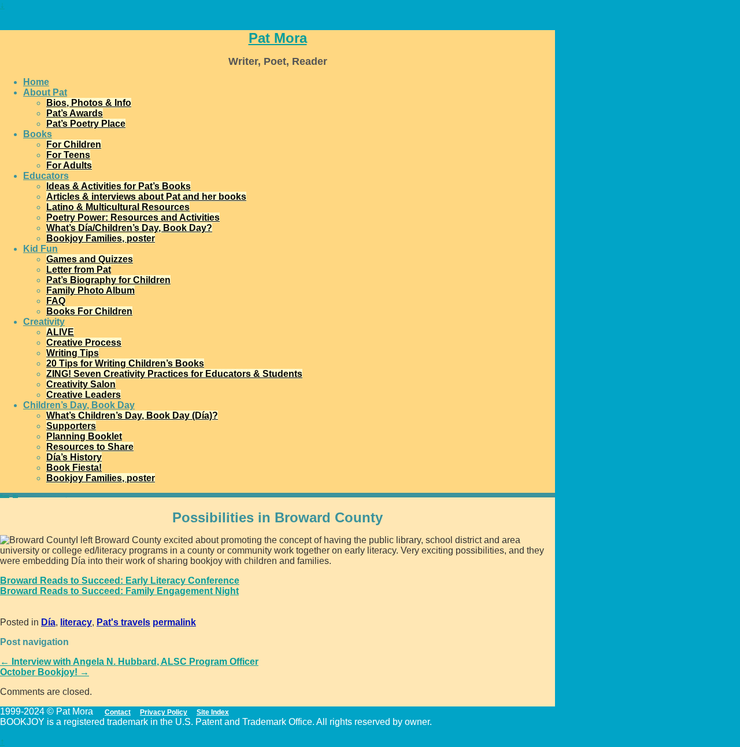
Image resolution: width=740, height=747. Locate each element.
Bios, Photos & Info (88, 103)
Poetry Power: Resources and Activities (133, 217)
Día (15, 495)
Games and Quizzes (89, 259)
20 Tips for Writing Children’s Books (125, 363)
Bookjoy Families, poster (100, 238)
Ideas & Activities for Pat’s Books (118, 186)
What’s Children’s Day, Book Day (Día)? (132, 415)
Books (37, 134)
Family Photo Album (90, 290)
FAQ (55, 301)
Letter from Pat (78, 269)
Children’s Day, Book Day (79, 405)
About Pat (45, 92)
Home (36, 82)
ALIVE (60, 332)
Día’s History (74, 457)
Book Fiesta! (74, 468)
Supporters (71, 426)
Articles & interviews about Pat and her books (146, 197)
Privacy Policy (163, 712)
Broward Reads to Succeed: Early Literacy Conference (119, 580)
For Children (73, 144)
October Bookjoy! (44, 672)
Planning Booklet (84, 436)
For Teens (68, 155)
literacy (76, 622)
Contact (118, 712)
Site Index (213, 712)
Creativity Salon (81, 384)
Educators (46, 176)
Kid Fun (40, 249)
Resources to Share (90, 447)
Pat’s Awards (74, 113)
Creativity (44, 322)
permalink (174, 622)
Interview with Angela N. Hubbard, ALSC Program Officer (129, 662)
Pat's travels (123, 622)
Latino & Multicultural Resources (118, 207)
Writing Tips (72, 353)
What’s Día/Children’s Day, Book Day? (129, 228)
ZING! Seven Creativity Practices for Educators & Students (174, 374)
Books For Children (89, 311)
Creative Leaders (83, 395)
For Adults (69, 165)
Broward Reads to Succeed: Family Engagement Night (119, 591)
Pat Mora (278, 38)
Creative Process (83, 342)
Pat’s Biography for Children (108, 280)
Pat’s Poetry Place (85, 124)
